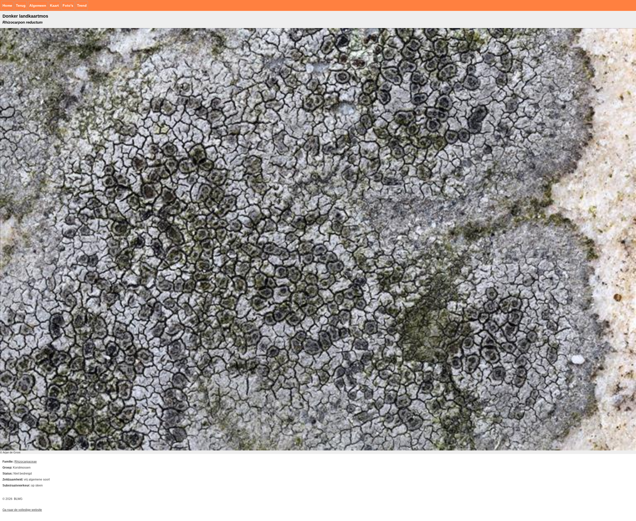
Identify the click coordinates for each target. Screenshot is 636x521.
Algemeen (37, 5)
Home (7, 5)
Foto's (68, 5)
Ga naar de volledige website (22, 510)
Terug (21, 5)
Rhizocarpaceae (25, 461)
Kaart (54, 5)
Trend (82, 5)
